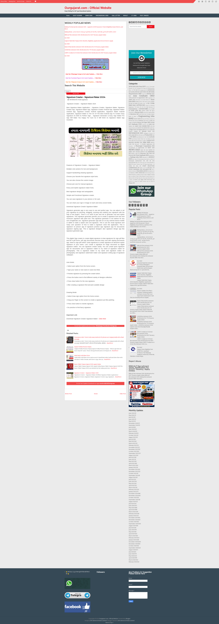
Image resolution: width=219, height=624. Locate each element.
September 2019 (133, 524)
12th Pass (139, 86)
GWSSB (145, 128)
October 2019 (133, 521)
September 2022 (133, 453)
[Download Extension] (33, 1)
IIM (145, 129)
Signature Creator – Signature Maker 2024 (85, 97)
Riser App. (134, 159)
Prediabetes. (151, 155)
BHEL (152, 101)
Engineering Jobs (146, 116)
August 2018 (132, 550)
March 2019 (132, 536)
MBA (144, 142)
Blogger (128, 618)
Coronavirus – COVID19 (137, 109)
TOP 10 (146, 172)
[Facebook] (134, 22)
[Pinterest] (141, 22)
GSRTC (137, 126)
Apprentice (141, 98)
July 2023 (131, 439)
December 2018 (133, 542)
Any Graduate (140, 96)
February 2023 (133, 445)
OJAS (141, 150)
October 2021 (133, 473)
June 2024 (131, 429)
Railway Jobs (134, 157)
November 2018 (133, 544)
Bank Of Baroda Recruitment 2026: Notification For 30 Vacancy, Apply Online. (87, 47)
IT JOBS (134, 15)
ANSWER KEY (150, 94)
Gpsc (145, 122)
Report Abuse (135, 361)
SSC (137, 166)
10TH (130, 86)
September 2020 (133, 499)
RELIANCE (145, 157)
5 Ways (144, 88)
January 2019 (132, 540)
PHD (150, 153)
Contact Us (28, 1)
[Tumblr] (147, 22)
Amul (143, 93)
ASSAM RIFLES (145, 99)
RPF (147, 160)
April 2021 (132, 485)
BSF (131, 103)
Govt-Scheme (137, 122)
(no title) (67, 38)
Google (130, 122)
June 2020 (131, 505)
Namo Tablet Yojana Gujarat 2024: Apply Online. (87, 364)
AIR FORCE (143, 92)
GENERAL (140, 120)
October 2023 (133, 435)
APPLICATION (132, 97)
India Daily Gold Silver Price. (82, 355)
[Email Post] (67, 330)
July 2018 (131, 552)
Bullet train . (143, 103)
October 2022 (133, 451)
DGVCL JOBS (145, 110)
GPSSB (152, 122)
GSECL (130, 126)
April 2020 (132, 509)
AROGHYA (138, 99)
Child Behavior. (149, 107)
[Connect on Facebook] (206, 1)
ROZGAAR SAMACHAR (135, 160)
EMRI (135, 116)
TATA (134, 171)
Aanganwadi (143, 90)
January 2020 (132, 515)
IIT (148, 129)
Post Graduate (141, 155)
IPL (138, 135)
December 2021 (133, 469)
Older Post (123, 393)
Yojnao (131, 183)
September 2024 (133, 425)
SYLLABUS (146, 169)
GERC (147, 120)
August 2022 (132, 455)
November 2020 (133, 495)
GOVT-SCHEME (77, 15)
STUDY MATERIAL (134, 169)
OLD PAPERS (149, 150)
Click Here (99, 74)
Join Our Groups (20, 1)
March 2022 (132, 465)
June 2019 (131, 529)
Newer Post (68, 393)
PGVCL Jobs (134, 153)
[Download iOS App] (202, 1)
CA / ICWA (150, 103)
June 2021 (131, 481)
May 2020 (131, 507)
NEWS (132, 150)
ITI (131, 137)
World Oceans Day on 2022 (146, 181)
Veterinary (149, 179)
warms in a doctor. (133, 181)
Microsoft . (137, 144)
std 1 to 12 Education (146, 167)
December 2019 (133, 517)
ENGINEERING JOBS (102, 15)
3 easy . (147, 86)
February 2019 (133, 538)
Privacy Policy (4, 1)
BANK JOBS (88, 15)
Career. (138, 107)
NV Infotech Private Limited (98, 620)
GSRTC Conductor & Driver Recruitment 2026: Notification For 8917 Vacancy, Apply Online (91, 53)
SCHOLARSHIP (149, 162)
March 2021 (132, 487)
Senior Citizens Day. (137, 164)
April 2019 (132, 534)
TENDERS (132, 172)
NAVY (149, 147)
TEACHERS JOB (141, 171)
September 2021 (133, 475)
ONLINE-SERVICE (140, 151)
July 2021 (131, 479)
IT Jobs (146, 135)
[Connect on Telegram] (216, 1)
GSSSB (144, 126)
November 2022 (133, 449)
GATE (135, 120)
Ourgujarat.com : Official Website (88, 7)
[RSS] (150, 22)
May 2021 (131, 483)
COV (149, 109)
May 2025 (131, 421)
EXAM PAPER (137, 118)
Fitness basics (150, 118)
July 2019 (131, 528)
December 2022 (133, 447)
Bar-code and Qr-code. (145, 101)
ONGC (130, 151)
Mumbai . (131, 146)
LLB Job (151, 137)
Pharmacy (143, 153)
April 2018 (132, 558)
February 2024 (133, 433)
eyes (144, 118)
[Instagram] (136, 22)
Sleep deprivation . (148, 164)
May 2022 (131, 461)
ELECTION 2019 (142, 114)
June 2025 (131, 419)
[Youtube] (138, 22)
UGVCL (136, 179)
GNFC (151, 120)
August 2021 (132, 477)
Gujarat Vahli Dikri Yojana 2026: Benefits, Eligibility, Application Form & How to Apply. (89, 41)
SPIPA (130, 166)
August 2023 (132, 437)
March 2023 (132, 443)
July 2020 (131, 503)
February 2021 (133, 489)
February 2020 (133, 513)
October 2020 (133, 497)
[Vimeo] (145, 22)
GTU (151, 126)
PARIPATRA (151, 151)
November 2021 (133, 471)
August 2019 (132, 525)
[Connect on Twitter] (209, 1)
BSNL (136, 103)
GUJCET (140, 128)
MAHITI (149, 140)
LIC (145, 137)
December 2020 (133, 493)
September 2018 (133, 548)
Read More (110, 343)
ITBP (153, 135)
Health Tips (151, 128)
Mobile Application (83, 99)
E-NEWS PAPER (151, 112)
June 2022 (131, 459)
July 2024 (131, 427)
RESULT (125, 15)
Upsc (142, 179)
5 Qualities (138, 88)
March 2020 (132, 511)
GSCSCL (144, 124)
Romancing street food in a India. (146, 159)
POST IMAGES (144, 15)
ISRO (142, 135)
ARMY (130, 99)
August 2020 (132, 501)
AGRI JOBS (134, 92)
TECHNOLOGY (151, 171)
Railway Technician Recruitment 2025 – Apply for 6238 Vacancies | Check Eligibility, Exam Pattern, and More (145, 216)
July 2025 (131, 417)
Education (133, 114)
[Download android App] (199, 1)
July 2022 (131, 457)
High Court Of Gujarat (136, 129)
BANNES (137, 101)
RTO (139, 162)
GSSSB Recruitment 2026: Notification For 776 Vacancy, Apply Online (84, 50)
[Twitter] (132, 22)
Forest (130, 120)
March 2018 (132, 560)
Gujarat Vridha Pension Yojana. (83, 347)
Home (68, 15)
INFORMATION (73, 99)
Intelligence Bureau (148, 133)
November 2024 (133, 423)
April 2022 (132, 463)
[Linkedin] (143, 22)
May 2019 (131, 532)
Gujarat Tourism (132, 128)
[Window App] (35, 1)
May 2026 (131, 415)
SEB (130, 164)
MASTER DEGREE (134, 142)
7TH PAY (135, 90)
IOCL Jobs (131, 135)
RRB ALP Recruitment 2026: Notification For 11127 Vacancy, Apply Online (85, 35)
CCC (143, 107)
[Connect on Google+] (212, 1)
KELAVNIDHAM (139, 137)
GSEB (150, 124)
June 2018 (131, 554)
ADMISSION (150, 90)
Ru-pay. (143, 162)
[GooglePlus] (130, 22)
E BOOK (144, 112)
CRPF (153, 109)
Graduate (135, 124)
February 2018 (133, 562)
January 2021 (132, 491)
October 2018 (133, 546)
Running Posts (12, 1)
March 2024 (132, 431)
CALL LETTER (116, 15)
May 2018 (131, 556)
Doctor (137, 112)
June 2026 (131, 413)
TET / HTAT (139, 173)
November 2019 (133, 519)
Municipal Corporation (143, 146)
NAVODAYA (141, 147)
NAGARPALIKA (132, 147)
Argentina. (150, 97)
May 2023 (131, 441)
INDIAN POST (146, 131)
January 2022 (132, 467)
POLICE (131, 155)
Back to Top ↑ (109, 622)
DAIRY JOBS (134, 110)
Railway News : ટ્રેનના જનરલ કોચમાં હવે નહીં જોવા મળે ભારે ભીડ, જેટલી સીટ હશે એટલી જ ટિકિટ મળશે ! (90, 32)
